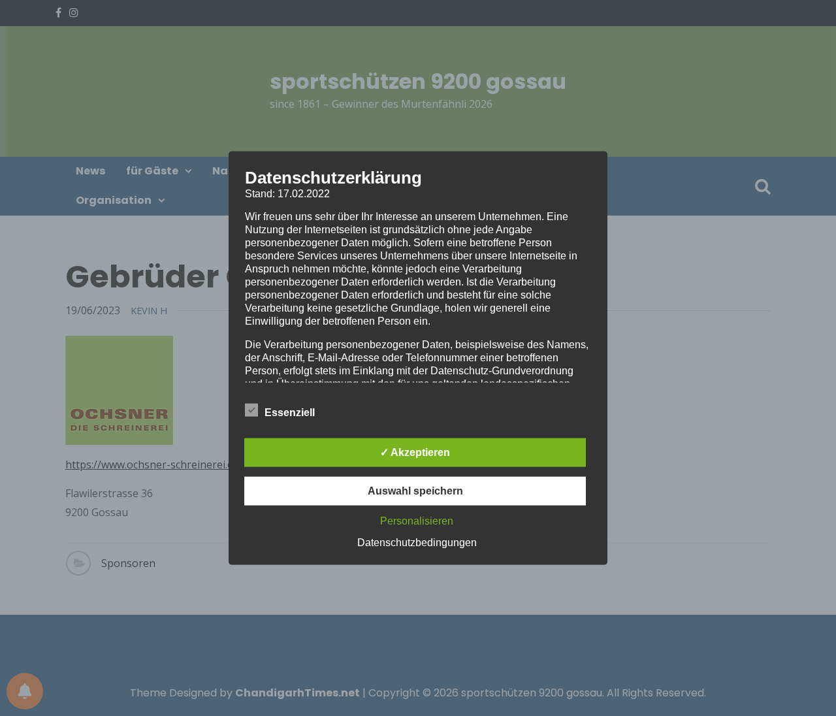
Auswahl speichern (415, 490)
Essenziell (290, 411)
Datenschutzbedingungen (417, 541)
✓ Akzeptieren (415, 451)
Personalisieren (416, 520)
